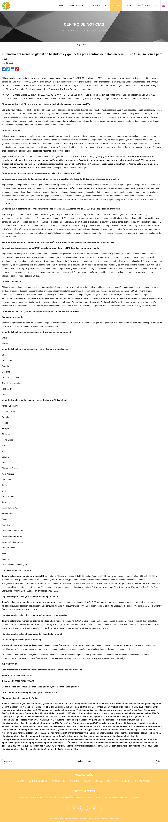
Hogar (60, 5)
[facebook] (67, 808)
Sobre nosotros (77, 5)
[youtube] (87, 808)
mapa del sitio (122, 781)
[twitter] (80, 808)
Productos (97, 5)
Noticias (116, 5)
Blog (128, 5)
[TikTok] (101, 808)
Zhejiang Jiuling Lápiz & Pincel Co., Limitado (119, 797)
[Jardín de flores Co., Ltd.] (6, 5)
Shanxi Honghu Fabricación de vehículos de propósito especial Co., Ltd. (57, 797)
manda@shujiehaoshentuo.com (108, 819)
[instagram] (94, 808)
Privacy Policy (143, 781)
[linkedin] (74, 808)
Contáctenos (143, 5)
